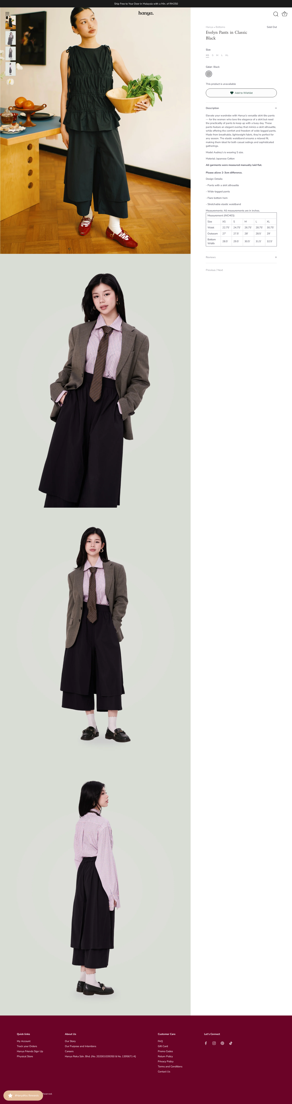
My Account (23, 1041)
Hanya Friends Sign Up (30, 1051)
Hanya (209, 27)
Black (209, 74)
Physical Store (25, 1056)
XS (207, 55)
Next (220, 270)
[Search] (275, 14)
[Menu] (7, 13)
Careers (69, 1051)
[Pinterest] (222, 1043)
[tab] (241, 182)
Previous (211, 270)
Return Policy (165, 1056)
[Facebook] (206, 1043)
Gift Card (163, 1046)
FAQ (160, 1041)
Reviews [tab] (211, 257)
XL (226, 55)
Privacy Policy (166, 1061)
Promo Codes (165, 1051)
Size (208, 49)
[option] (10, 23)
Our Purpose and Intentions (80, 1046)
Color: (213, 66)
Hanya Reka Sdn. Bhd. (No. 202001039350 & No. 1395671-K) (100, 1056)
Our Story (70, 1041)
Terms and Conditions (170, 1066)
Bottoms (220, 27)
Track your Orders (27, 1046)
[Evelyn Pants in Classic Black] (10, 22)
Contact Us (164, 1071)
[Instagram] (214, 1043)
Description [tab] (212, 108)
